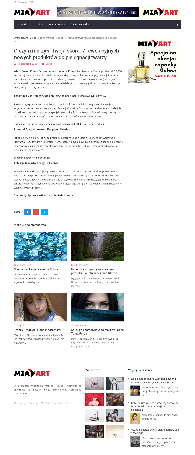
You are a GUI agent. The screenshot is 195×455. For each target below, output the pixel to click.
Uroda (37, 24)
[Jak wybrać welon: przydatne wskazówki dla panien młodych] (119, 11)
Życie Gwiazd (79, 24)
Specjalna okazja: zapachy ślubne (36, 269)
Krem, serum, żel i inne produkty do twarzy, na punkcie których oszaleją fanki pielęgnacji (154, 406)
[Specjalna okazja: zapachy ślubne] (154, 60)
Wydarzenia (56, 24)
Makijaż (21, 24)
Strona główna (21, 38)
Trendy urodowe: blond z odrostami (37, 330)
